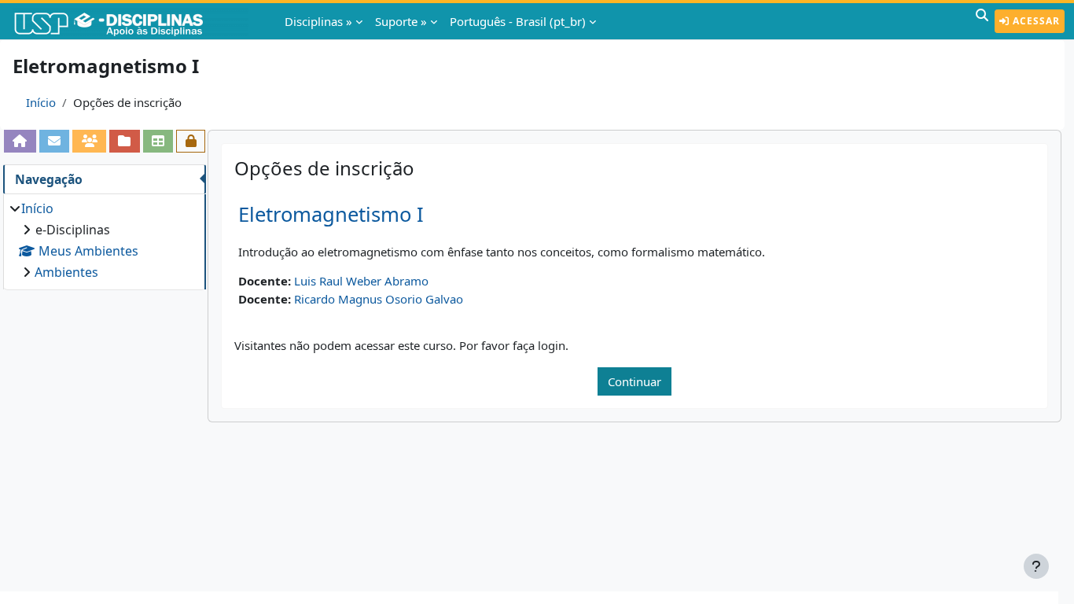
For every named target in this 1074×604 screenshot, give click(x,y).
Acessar (1035, 21)
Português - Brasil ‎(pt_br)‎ (518, 21)
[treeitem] (104, 240)
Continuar (634, 381)
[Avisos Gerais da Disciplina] (54, 141)
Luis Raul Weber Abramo (361, 281)
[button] (982, 21)
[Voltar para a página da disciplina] (20, 141)
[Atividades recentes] (124, 141)
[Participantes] (89, 141)
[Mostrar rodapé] (1036, 566)
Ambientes (66, 272)
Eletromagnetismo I (331, 214)
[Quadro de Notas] (158, 141)
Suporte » (401, 21)
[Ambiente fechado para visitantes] (190, 141)
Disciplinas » (318, 21)
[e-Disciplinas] (132, 21)
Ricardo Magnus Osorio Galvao (378, 299)
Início (41, 102)
